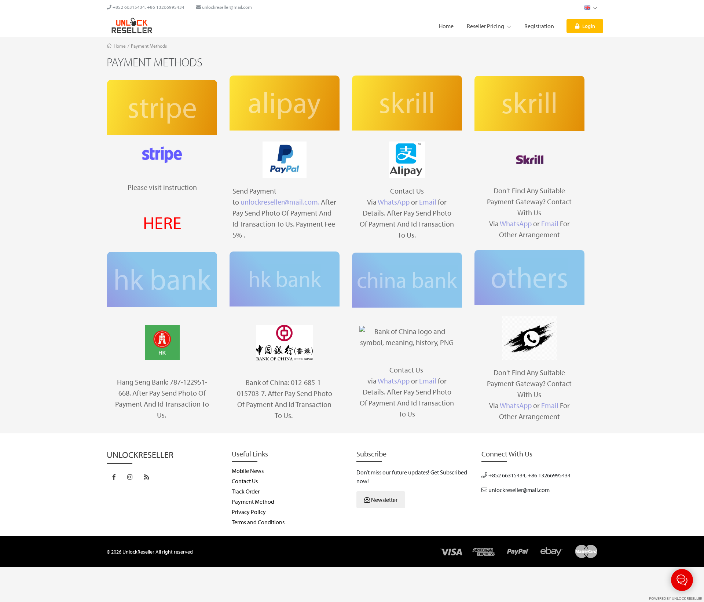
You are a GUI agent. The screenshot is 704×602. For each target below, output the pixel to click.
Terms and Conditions (258, 522)
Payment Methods (149, 46)
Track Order (246, 491)
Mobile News (248, 470)
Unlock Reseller (687, 598)
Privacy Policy (249, 511)
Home (446, 26)
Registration (539, 26)
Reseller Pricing (486, 26)
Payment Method (253, 501)
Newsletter (383, 499)
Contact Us (245, 481)
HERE (162, 222)
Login (588, 25)
